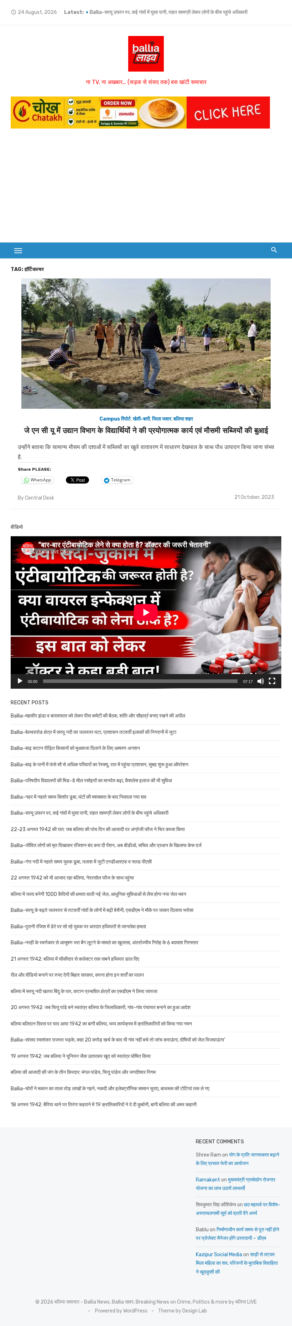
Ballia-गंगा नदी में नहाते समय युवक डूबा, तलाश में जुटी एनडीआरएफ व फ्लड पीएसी (81, 862)
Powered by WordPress (121, 1311)
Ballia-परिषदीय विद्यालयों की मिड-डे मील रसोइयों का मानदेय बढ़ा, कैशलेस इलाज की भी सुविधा (91, 781)
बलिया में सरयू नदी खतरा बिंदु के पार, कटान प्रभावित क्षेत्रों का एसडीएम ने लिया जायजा (84, 991)
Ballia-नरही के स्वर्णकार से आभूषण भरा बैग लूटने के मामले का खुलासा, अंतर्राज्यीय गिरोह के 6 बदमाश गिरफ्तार (104, 943)
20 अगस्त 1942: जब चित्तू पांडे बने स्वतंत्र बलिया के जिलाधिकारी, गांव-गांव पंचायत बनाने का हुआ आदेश (101, 1007)
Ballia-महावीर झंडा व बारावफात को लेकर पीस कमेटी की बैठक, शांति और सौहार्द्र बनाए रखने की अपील (98, 716)
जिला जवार (161, 419)
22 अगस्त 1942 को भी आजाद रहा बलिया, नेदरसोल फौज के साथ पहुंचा (72, 878)
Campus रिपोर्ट (115, 419)
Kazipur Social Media (219, 1255)
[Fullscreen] (272, 681)
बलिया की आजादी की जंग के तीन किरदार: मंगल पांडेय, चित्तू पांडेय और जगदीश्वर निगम (83, 1072)
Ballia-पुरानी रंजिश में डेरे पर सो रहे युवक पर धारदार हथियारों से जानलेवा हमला (78, 927)
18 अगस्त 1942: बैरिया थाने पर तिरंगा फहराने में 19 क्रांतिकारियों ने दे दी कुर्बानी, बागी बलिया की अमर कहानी (104, 1105)
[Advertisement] (146, 189)
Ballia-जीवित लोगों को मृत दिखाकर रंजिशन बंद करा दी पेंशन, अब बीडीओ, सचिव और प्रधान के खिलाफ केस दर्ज (106, 845)
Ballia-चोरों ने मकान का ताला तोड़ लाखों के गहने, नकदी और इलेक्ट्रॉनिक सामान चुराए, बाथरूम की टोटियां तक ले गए (110, 1089)
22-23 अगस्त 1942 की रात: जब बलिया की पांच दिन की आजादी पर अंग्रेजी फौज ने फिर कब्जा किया (98, 829)
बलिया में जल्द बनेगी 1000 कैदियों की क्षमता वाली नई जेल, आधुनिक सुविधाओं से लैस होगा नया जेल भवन (98, 894)
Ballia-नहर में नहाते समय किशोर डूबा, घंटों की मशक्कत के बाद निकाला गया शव (78, 797)
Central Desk (39, 498)
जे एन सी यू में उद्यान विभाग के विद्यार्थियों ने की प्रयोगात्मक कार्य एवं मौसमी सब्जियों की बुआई (146, 430)
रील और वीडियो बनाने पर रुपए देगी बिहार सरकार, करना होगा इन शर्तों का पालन (77, 975)
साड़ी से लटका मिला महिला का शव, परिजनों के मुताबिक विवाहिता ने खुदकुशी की (237, 1263)
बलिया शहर (183, 419)
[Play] (20, 681)
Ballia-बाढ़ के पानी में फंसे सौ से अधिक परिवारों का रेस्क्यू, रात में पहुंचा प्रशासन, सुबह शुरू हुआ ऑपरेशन (99, 765)
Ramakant (208, 1180)
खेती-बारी (141, 419)
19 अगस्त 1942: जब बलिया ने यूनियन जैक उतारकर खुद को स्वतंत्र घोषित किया (81, 1056)
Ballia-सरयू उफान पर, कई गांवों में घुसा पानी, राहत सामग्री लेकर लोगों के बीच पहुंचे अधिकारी (168, 12)
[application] (146, 612)
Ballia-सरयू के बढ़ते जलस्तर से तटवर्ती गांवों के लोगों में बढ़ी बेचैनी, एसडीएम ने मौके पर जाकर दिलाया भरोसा (102, 910)
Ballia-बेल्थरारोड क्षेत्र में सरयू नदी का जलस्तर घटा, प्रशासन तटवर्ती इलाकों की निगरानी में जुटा (93, 732)
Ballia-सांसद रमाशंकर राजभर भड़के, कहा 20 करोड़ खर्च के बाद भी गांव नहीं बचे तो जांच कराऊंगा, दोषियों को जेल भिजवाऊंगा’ (118, 1040)
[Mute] (260, 681)
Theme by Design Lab (182, 1311)
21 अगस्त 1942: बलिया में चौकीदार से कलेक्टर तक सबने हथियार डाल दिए (75, 959)
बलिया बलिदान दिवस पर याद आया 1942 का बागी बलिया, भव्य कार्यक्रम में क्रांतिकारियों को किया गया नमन (101, 1024)
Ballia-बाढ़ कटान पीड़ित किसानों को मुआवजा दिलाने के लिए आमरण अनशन (75, 748)
